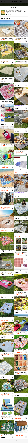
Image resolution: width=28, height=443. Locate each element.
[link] (7, 38)
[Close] (26, 7)
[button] (12, 40)
